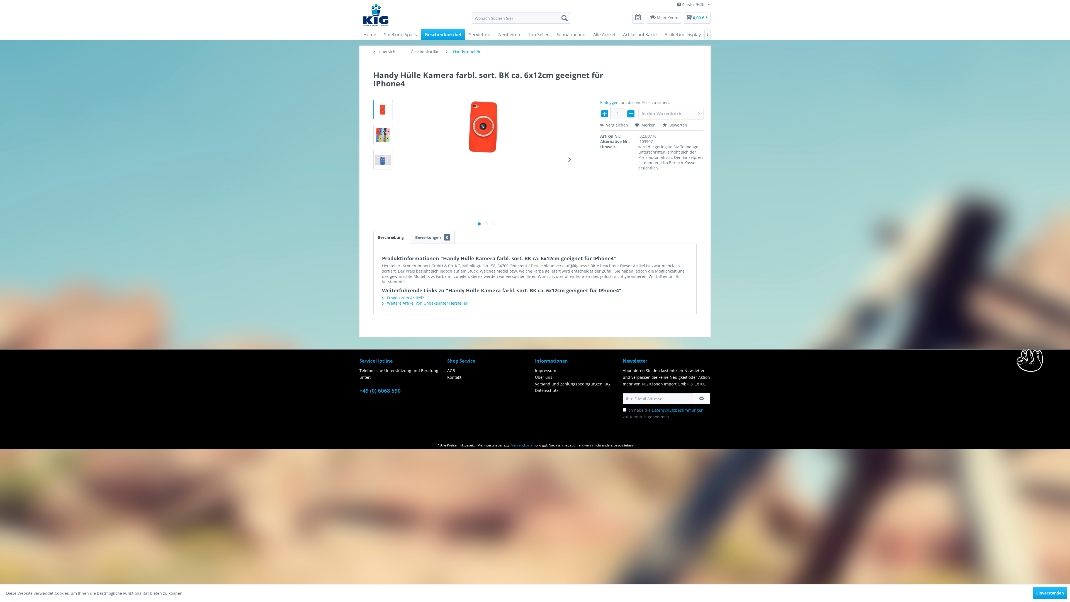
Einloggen (609, 102)
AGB (451, 370)
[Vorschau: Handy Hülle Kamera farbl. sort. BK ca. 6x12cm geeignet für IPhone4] (383, 109)
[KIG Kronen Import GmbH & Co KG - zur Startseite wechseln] (375, 14)
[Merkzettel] (638, 18)
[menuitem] (521, 18)
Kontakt (454, 377)
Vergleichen (616, 125)
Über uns (543, 377)
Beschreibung (391, 237)
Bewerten (677, 125)
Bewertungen (431, 237)
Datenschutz (546, 390)
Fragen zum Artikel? (405, 297)
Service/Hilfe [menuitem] (694, 4)
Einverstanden (1050, 593)
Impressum (545, 370)
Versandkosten (522, 445)
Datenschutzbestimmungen (678, 410)
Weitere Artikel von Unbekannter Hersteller (427, 303)
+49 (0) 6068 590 (380, 390)
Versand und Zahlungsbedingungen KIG (572, 384)
